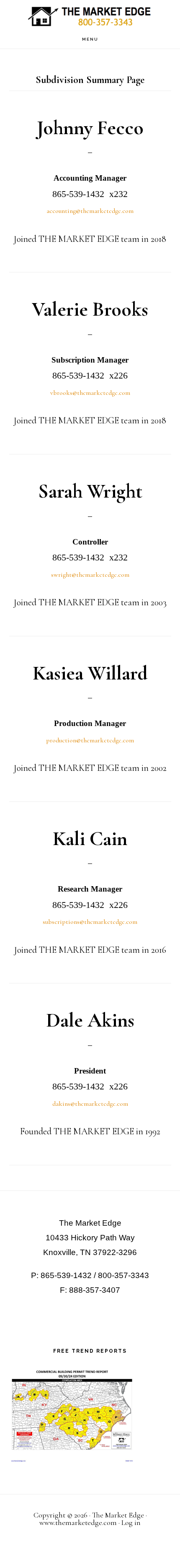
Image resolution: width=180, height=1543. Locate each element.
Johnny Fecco (90, 128)
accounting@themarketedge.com (90, 211)
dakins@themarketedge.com (90, 1104)
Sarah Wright (90, 491)
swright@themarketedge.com (90, 575)
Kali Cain (90, 839)
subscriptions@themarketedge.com (90, 922)
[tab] (90, 208)
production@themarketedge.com (90, 740)
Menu (90, 39)
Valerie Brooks (90, 309)
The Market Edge (90, 15)
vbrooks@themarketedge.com (90, 393)
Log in (131, 1522)
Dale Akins (90, 1020)
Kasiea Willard (90, 673)
